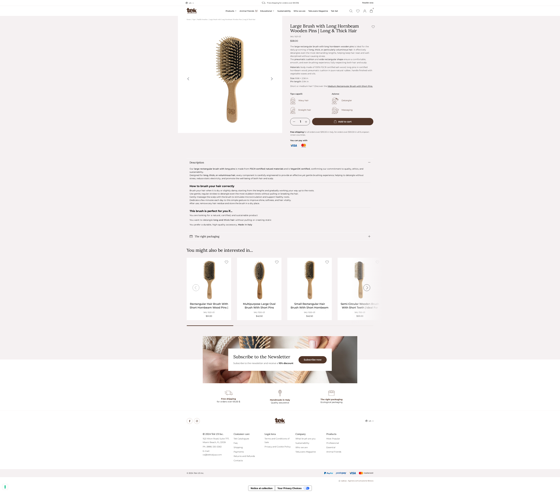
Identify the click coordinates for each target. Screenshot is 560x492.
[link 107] (189, 421)
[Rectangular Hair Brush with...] (209, 280)
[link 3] (364, 11)
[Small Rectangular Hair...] (309, 280)
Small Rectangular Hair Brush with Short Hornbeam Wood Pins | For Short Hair (309, 307)
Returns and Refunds (244, 456)
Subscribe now (313, 359)
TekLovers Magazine (305, 451)
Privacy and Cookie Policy (277, 446)
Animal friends (333, 451)
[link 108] (197, 421)
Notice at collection (262, 488)
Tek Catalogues (241, 438)
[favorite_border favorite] (226, 262)
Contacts (238, 460)
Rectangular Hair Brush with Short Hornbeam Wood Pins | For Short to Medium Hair (209, 307)
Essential (330, 447)
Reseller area (367, 3)
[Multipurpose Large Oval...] (259, 280)
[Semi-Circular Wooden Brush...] (360, 280)
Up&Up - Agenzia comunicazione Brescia (357, 481)
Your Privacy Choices (289, 488)
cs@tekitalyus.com (212, 454)
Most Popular (333, 438)
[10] (5, 487)
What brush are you (305, 438)
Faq (235, 443)
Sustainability (302, 443)
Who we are (301, 447)
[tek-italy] (192, 9)
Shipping (238, 447)
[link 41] (358, 11)
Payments (239, 451)
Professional (332, 443)
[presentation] (196, 287)
